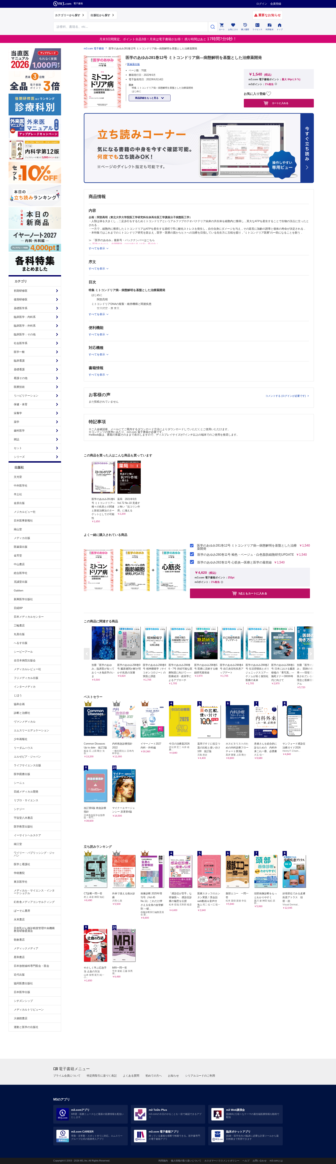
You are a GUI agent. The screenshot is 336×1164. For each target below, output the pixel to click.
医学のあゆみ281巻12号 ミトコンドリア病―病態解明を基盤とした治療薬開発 (247, 547)
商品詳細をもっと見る (147, 98)
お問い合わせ (260, 1160)
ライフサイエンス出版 (27, 765)
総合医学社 (20, 573)
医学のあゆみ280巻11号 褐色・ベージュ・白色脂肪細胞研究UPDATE (245, 554)
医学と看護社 (22, 864)
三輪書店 (19, 625)
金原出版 (19, 503)
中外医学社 (20, 485)
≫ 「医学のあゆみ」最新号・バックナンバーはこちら (122, 240)
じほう (18, 695)
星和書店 (19, 957)
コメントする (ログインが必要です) (285, 395)
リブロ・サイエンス (26, 800)
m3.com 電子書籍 (94, 48)
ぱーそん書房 (22, 910)
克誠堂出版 (20, 581)
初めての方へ (153, 1075)
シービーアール (23, 651)
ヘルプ (245, 1160)
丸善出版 (19, 634)
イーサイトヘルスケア (27, 835)
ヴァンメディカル (25, 721)
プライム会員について (66, 1075)
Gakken (18, 590)
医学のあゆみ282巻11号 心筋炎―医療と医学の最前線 (234, 562)
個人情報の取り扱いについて (186, 1160)
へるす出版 (20, 642)
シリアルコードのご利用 (200, 1075)
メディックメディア (26, 948)
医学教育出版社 (23, 826)
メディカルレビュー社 (27, 669)
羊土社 (18, 494)
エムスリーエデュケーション (31, 730)
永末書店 (19, 919)
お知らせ (173, 1075)
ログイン (261, 3)
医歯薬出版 (20, 546)
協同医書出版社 (23, 983)
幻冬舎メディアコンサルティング (34, 901)
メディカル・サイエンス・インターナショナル (34, 892)
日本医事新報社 (23, 520)
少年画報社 (20, 739)
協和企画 (19, 704)
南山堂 (18, 529)
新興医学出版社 (23, 599)
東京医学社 (20, 881)
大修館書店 (20, 1018)
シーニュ (19, 782)
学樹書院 (19, 873)
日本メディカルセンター (29, 616)
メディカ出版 (22, 538)
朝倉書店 (19, 939)
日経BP (18, 607)
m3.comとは (276, 1160)
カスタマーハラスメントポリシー (221, 1160)
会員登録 (275, 3)
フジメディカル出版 (26, 677)
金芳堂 (18, 555)
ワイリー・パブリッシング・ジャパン (34, 854)
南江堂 (18, 844)
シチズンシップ (23, 1000)
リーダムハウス (23, 747)
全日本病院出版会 (25, 660)
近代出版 (19, 974)
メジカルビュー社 (25, 511)
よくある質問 (131, 1075)
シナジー (19, 809)
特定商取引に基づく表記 (102, 1075)
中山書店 (19, 564)
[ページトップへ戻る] (325, 1157)
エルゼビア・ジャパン (27, 756)
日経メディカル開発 (26, 791)
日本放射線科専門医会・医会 (31, 965)
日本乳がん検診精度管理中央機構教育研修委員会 (34, 929)
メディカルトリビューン (29, 1009)
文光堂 (18, 476)
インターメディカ (25, 686)
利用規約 (163, 1160)
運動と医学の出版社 (26, 1027)
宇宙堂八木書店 (23, 817)
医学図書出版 (22, 774)
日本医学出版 (22, 992)
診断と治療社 (22, 712)
